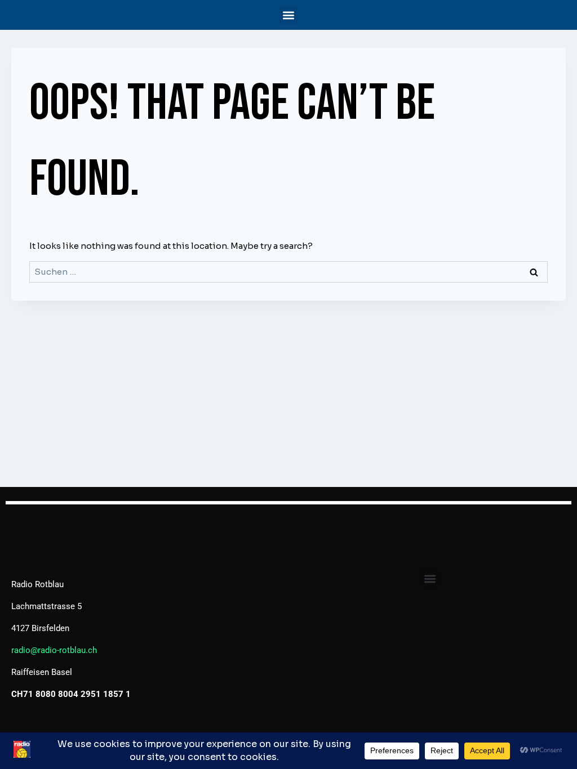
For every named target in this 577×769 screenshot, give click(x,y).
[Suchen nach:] (288, 271)
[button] (288, 15)
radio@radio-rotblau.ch (54, 650)
